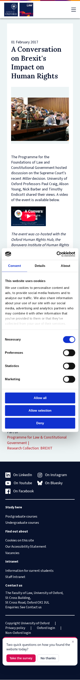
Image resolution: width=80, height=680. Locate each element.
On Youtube (23, 483)
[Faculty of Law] (18, 9)
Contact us (34, 607)
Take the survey (21, 658)
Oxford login (46, 628)
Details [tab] (40, 266)
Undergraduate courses (22, 522)
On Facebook (23, 491)
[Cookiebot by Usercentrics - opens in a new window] (57, 254)
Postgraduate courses (21, 516)
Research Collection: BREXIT (29, 448)
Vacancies (12, 553)
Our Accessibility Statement (25, 546)
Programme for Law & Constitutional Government (37, 440)
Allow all (40, 398)
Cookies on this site (19, 540)
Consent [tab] (14, 266)
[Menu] (73, 10)
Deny (40, 423)
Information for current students (29, 570)
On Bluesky (54, 483)
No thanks (48, 658)
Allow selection (40, 410)
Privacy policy (15, 628)
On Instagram (56, 475)
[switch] (69, 352)
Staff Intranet (15, 577)
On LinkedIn (22, 475)
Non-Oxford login (18, 632)
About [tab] (65, 266)
